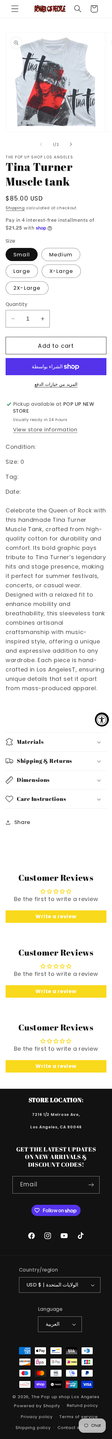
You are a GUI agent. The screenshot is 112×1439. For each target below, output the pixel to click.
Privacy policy (37, 1417)
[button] (15, 9)
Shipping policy (33, 1428)
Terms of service (78, 1417)
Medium (60, 254)
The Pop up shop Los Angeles (65, 1397)
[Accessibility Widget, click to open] (102, 720)
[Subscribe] (91, 1185)
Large (21, 271)
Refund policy (82, 1405)
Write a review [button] (55, 916)
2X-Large (27, 288)
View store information (45, 429)
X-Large (61, 271)
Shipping (15, 208)
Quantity (17, 304)
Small (21, 254)
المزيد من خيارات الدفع (56, 384)
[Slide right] (71, 144)
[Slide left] (41, 144)
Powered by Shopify (37, 1406)
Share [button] (22, 822)
